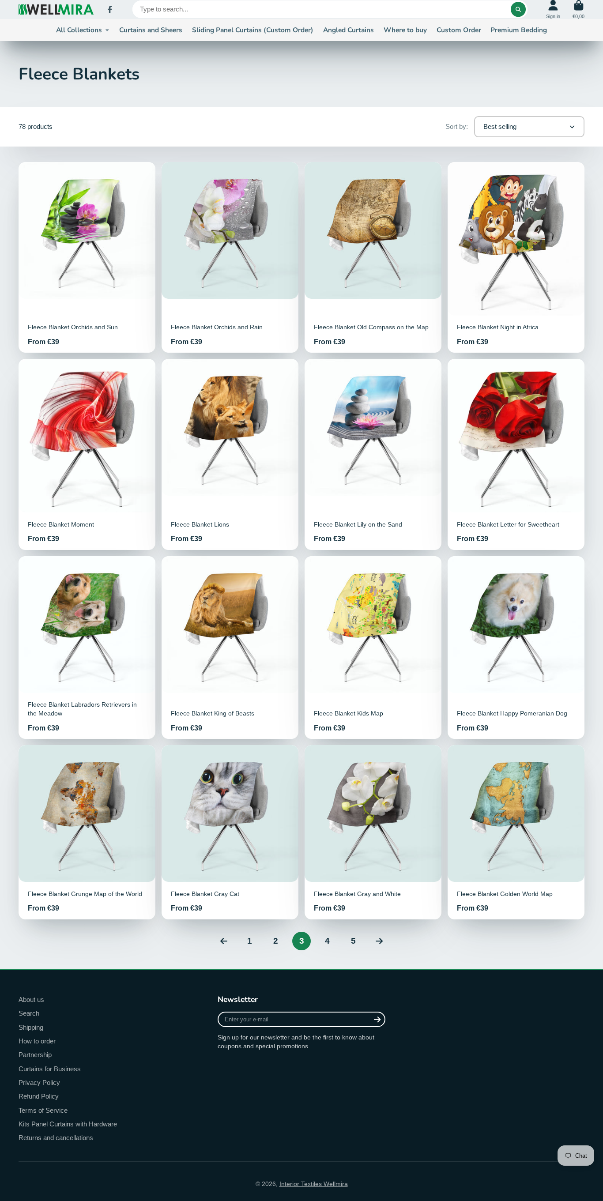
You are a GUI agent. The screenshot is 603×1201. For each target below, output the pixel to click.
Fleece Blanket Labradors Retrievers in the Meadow (87, 647)
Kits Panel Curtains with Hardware (68, 1124)
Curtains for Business (50, 1069)
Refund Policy (39, 1096)
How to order (37, 1041)
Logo (56, 9)
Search (29, 1013)
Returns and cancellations (56, 1137)
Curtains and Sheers (150, 29)
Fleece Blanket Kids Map (373, 647)
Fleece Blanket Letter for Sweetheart (516, 454)
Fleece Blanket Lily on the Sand (373, 454)
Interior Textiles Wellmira (313, 1183)
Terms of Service (43, 1110)
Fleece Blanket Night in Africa (516, 257)
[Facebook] (110, 10)
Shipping (31, 1027)
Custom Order (459, 29)
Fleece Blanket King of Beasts (230, 647)
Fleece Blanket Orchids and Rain (230, 257)
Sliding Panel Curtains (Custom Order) (252, 29)
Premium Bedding (518, 29)
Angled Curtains (348, 29)
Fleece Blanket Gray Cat (230, 832)
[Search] (518, 9)
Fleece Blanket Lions (230, 454)
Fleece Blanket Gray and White (373, 832)
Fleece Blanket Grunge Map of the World (87, 832)
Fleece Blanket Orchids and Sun (87, 257)
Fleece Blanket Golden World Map (516, 832)
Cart (578, 9)
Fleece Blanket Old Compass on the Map (373, 257)
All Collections (79, 29)
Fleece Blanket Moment (87, 454)
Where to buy (405, 29)
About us (31, 999)
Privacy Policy (39, 1082)
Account (553, 9)
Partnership (35, 1054)
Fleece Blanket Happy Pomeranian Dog (516, 647)
